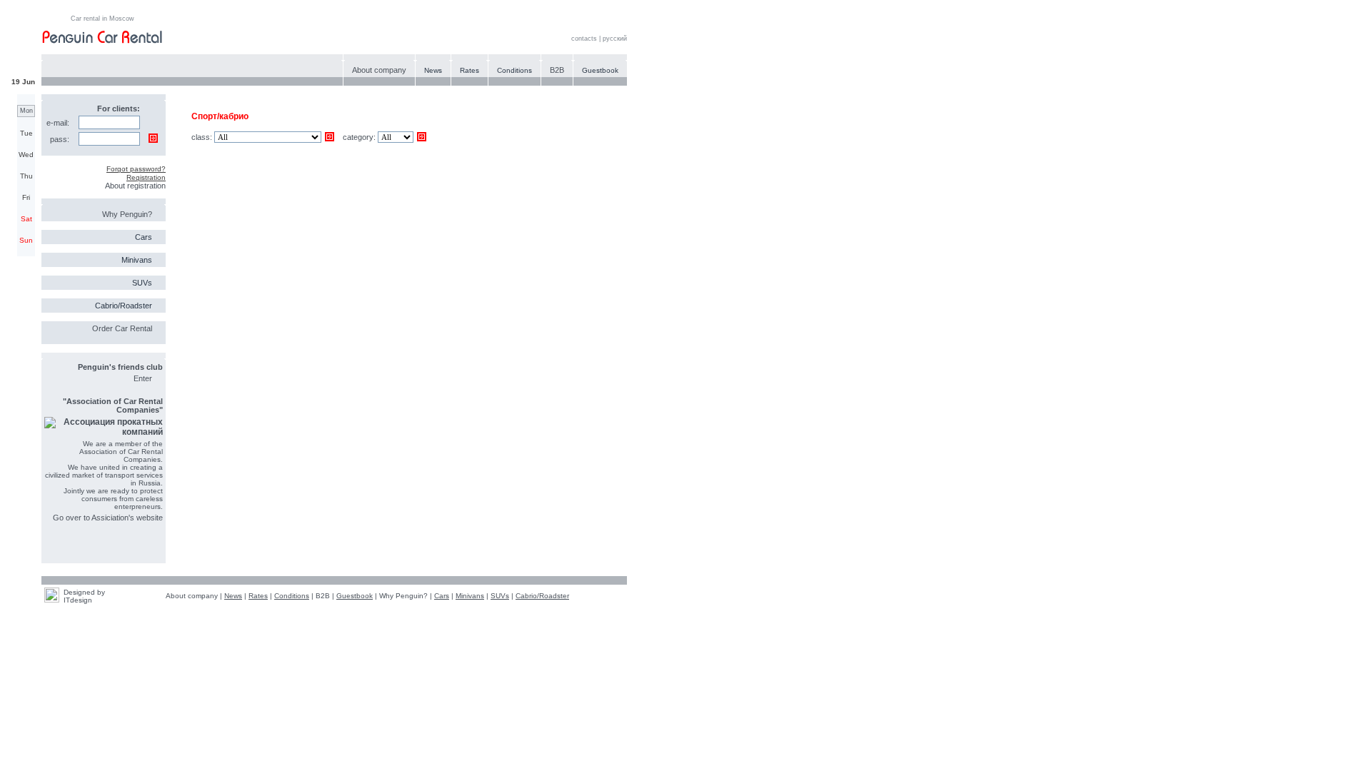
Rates (469, 70)
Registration (146, 177)
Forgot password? (136, 169)
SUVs (142, 282)
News (433, 70)
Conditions (514, 70)
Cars (143, 237)
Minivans (136, 260)
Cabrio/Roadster (123, 305)
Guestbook (600, 70)
